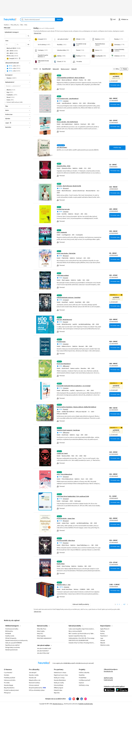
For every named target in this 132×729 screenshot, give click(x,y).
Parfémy (102, 631)
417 (124, 604)
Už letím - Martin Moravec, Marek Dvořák (69, 186)
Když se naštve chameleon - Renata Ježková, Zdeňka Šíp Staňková (76, 407)
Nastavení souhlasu (34, 683)
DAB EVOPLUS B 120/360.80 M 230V (78, 641)
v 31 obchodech (113, 366)
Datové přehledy (58, 685)
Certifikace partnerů (84, 680)
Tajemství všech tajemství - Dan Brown (68, 430)
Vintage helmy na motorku (12, 647)
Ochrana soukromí (34, 685)
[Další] (127, 605)
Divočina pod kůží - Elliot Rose (66, 541)
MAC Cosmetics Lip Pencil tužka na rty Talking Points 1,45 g (82, 634)
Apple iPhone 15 (104, 629)
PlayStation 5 (104, 636)
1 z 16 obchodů (113, 81)
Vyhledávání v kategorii (12, 32)
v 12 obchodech (113, 122)
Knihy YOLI (40, 634)
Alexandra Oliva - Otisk (63, 166)
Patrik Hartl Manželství (64, 364)
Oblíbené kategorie (12, 626)
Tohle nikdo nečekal (63, 275)
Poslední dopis (61, 342)
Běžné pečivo (9, 631)
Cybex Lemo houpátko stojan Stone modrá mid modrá (82, 629)
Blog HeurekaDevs (9, 688)
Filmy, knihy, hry (15, 25)
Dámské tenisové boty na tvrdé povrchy (16, 641)
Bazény (102, 634)
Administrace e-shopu (60, 673)
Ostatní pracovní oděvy (11, 629)
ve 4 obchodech (113, 233)
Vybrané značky (42, 626)
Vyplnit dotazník (108, 680)
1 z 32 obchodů (113, 435)
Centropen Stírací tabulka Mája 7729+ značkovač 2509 (73, 496)
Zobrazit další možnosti (12, 102)
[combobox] (37, 19)
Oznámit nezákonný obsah (11, 690)
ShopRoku (82, 675)
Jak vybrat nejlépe (43, 645)
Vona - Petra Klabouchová (64, 474)
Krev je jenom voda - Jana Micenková (67, 99)
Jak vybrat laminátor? (43, 651)
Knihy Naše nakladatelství (44, 638)
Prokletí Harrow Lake (63, 209)
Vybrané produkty (75, 626)
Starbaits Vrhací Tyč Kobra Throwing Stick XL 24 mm (82, 643)
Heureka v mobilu (34, 675)
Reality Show (60, 564)
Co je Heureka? (8, 673)
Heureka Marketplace (60, 680)
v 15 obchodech (113, 542)
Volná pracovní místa (9, 680)
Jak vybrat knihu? (62, 147)
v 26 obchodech (113, 520)
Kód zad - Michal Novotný (64, 320)
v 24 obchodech (113, 189)
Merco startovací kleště (75, 631)
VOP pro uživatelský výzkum (37, 690)
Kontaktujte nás (108, 671)
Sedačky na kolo (9, 636)
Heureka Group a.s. (58, 704)
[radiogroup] (17, 68)
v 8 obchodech (113, 167)
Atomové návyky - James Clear (66, 518)
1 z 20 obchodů (113, 302)
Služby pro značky (59, 683)
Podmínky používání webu (85, 704)
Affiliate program (58, 688)
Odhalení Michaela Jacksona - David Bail (68, 298)
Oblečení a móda (104, 645)
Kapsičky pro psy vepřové (12, 645)
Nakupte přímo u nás (34, 680)
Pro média (7, 683)
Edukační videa (58, 690)
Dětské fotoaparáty (10, 638)
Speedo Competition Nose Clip (77, 636)
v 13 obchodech (113, 564)
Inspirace (81, 683)
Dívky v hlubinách (62, 232)
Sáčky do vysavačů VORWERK (13, 643)
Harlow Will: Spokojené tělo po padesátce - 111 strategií (73, 386)
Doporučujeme (105, 626)
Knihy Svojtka (41, 631)
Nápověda (57, 693)
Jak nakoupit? (33, 673)
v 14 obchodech (113, 211)
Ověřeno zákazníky (84, 673)
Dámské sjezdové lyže (11, 650)
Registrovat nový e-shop (61, 675)
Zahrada (102, 641)
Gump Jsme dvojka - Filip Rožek (66, 253)
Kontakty (6, 675)
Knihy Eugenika (41, 636)
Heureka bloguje (8, 685)
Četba (21, 25)
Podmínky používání (9, 678)
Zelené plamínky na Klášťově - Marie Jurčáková (70, 78)
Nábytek (102, 643)
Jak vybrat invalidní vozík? (44, 648)
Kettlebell (8, 634)
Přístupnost (7, 693)
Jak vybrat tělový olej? (43, 653)
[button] (15, 36)
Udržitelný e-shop (84, 685)
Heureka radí (32, 678)
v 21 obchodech (113, 277)
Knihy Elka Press (41, 629)
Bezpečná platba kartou (35, 688)
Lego (101, 638)
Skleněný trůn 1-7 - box (63, 585)
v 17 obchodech (113, 100)
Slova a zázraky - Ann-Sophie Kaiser (67, 122)
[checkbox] (5, 48)
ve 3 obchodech (113, 410)
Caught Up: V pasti (62, 453)
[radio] (5, 66)
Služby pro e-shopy (59, 678)
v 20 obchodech (113, 321)
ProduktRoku (82, 678)
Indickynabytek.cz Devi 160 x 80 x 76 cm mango (81, 638)
